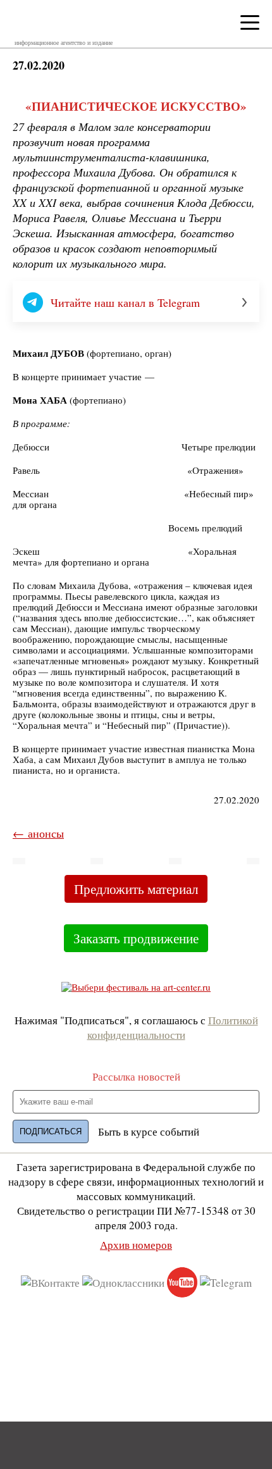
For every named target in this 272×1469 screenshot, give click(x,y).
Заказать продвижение (136, 938)
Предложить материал (136, 889)
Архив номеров (136, 1244)
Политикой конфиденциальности (172, 1027)
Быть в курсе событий (148, 1131)
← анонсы (38, 833)
